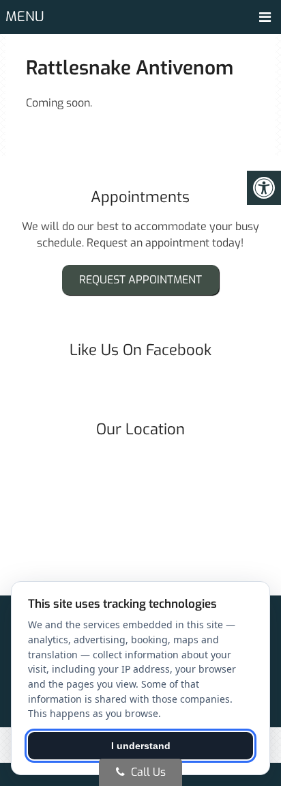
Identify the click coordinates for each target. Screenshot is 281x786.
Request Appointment (140, 279)
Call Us (147, 772)
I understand (141, 745)
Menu (24, 17)
